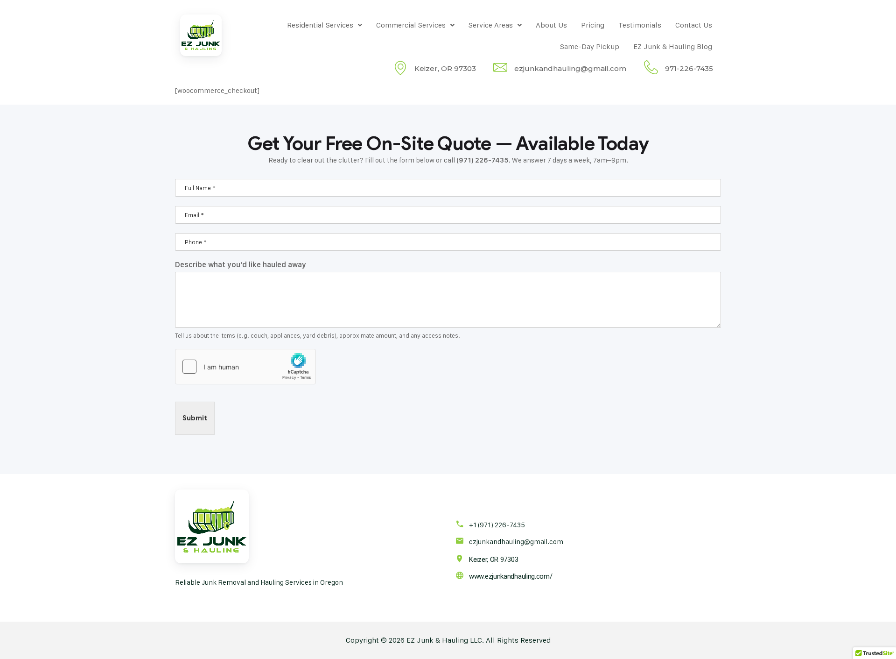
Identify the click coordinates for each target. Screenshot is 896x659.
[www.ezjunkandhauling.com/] (459, 575)
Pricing (592, 25)
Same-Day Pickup (589, 46)
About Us (551, 25)
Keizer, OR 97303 (493, 559)
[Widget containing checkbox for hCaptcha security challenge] (245, 366)
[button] (324, 25)
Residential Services (320, 25)
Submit (194, 418)
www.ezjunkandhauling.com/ (511, 576)
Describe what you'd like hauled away (240, 264)
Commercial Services (411, 25)
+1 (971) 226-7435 (497, 524)
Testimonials (639, 25)
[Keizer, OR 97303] (459, 558)
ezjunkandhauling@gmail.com (516, 541)
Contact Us (693, 25)
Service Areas (491, 25)
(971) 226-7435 (482, 160)
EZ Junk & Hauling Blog (672, 46)
